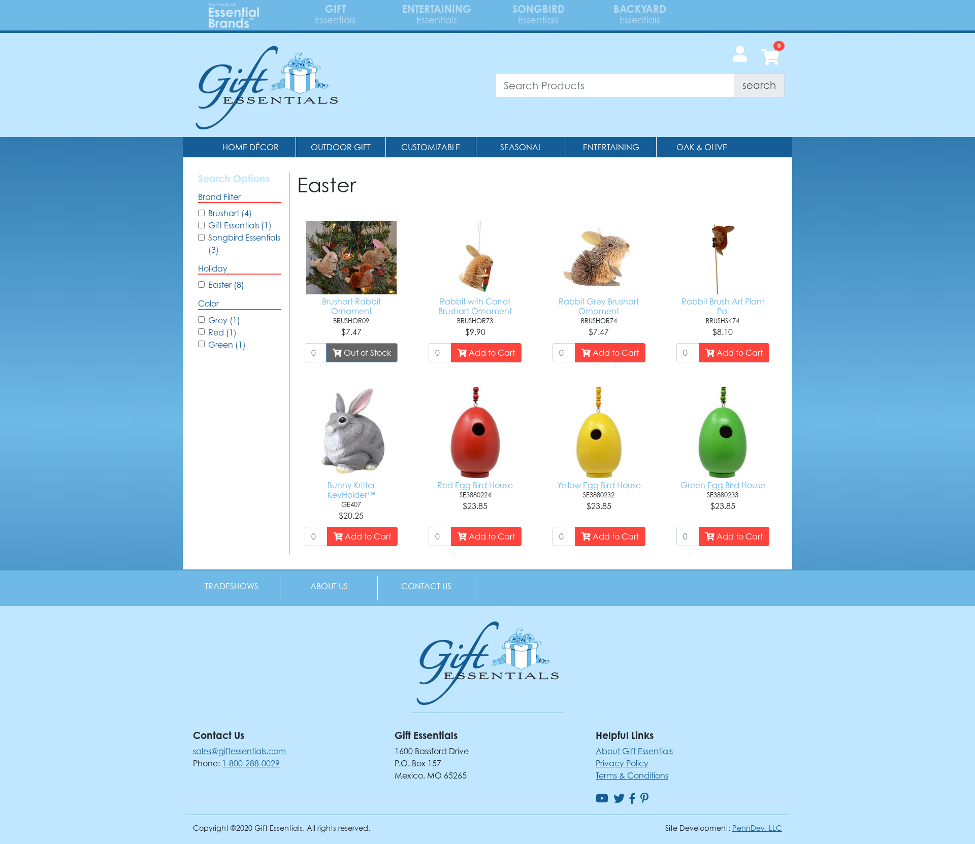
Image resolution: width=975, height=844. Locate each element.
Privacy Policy (622, 763)
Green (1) (227, 345)
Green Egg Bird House (722, 485)
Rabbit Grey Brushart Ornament (599, 306)
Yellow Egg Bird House (599, 485)
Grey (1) (224, 320)
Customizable (430, 147)
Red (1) (222, 332)
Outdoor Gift (341, 147)
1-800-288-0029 (251, 763)
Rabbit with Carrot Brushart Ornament (475, 306)
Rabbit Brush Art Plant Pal (722, 306)
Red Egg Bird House (475, 485)
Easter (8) (226, 285)
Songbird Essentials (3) (244, 243)
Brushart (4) (230, 213)
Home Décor (250, 147)
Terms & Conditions (632, 775)
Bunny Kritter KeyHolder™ (351, 490)
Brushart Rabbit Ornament (351, 306)
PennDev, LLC (757, 828)
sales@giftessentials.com (239, 751)
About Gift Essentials (634, 751)
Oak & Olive (701, 147)
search (759, 85)
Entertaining (611, 147)
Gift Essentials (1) (240, 225)
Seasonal (521, 147)
